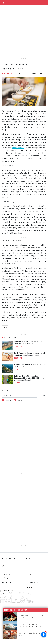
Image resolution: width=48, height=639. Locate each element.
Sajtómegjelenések (8, 578)
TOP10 (4, 593)
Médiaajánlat (6, 575)
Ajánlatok (5, 566)
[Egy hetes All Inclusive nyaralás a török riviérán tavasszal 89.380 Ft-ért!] (7, 361)
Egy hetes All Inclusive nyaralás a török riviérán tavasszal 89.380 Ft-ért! (29, 354)
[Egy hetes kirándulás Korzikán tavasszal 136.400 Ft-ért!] (7, 372)
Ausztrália (29, 575)
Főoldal (4, 563)
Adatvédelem (6, 569)
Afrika (28, 572)
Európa (28, 563)
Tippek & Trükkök (7, 590)
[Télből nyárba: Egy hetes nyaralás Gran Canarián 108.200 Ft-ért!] (7, 349)
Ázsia (27, 566)
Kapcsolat (29, 587)
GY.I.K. (4, 587)
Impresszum (6, 572)
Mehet (42, 395)
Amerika (28, 569)
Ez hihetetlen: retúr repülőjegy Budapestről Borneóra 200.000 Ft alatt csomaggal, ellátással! (29, 378)
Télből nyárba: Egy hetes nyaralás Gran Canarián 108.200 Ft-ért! (29, 343)
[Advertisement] (24, 33)
